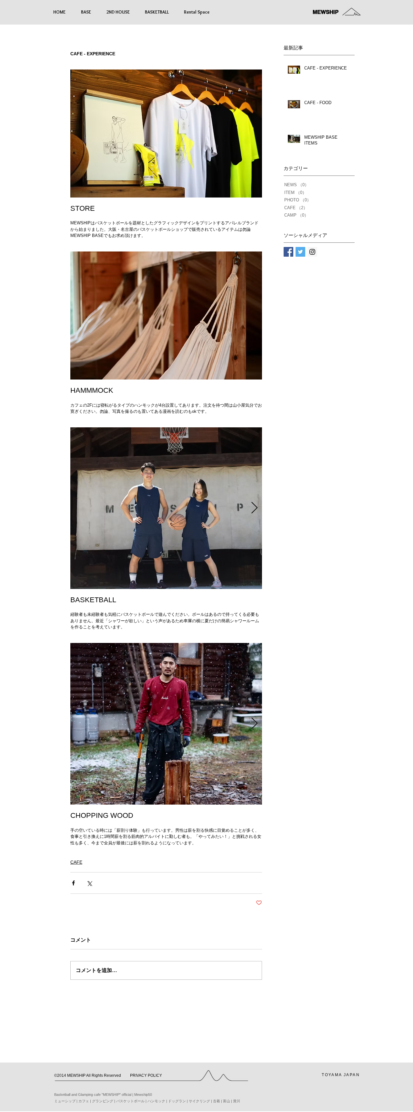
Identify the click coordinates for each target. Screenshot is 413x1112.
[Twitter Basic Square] (300, 252)
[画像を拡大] (166, 508)
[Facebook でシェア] (73, 883)
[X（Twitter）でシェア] (89, 883)
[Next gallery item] (254, 508)
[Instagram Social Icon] (312, 252)
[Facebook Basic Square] (288, 252)
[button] (90, 1075)
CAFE (76, 862)
